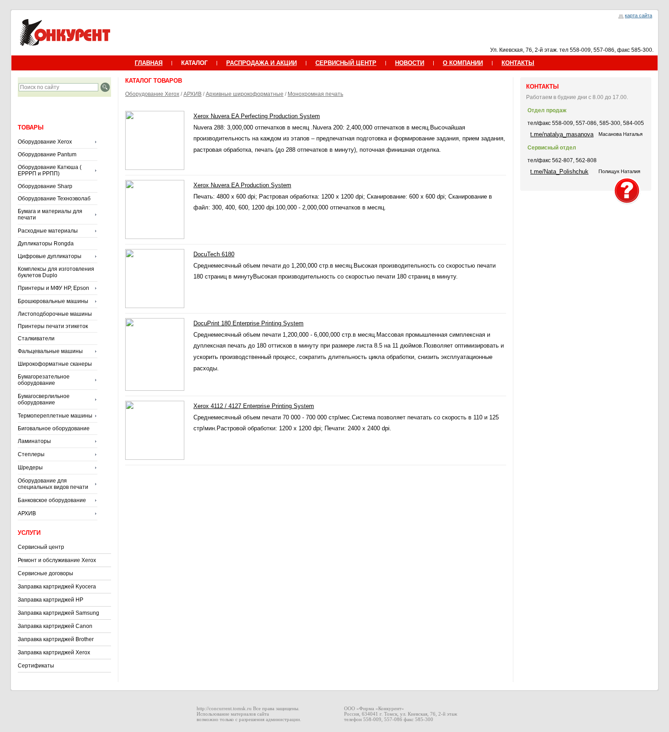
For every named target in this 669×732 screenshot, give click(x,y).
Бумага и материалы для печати (50, 214)
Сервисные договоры (45, 573)
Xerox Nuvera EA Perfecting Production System (256, 116)
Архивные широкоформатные (245, 94)
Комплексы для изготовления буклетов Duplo (56, 272)
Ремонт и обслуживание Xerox (57, 560)
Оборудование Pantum (47, 154)
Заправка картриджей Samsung (58, 613)
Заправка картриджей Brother (56, 639)
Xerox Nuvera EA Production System (242, 185)
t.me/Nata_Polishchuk (559, 171)
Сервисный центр (41, 547)
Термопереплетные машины (55, 416)
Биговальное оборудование (54, 428)
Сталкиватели (36, 338)
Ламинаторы (34, 441)
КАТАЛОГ (194, 63)
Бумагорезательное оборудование (44, 379)
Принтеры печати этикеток (53, 326)
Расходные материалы (48, 231)
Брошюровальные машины (53, 301)
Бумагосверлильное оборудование (44, 399)
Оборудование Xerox (45, 142)
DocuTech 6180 (213, 254)
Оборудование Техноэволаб (54, 198)
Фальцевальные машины (50, 351)
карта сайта (638, 15)
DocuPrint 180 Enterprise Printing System (248, 323)
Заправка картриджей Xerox (54, 652)
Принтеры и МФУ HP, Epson (53, 288)
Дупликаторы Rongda (46, 243)
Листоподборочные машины (55, 314)
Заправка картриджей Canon (55, 626)
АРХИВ (27, 513)
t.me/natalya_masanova (561, 134)
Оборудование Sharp (45, 186)
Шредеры (30, 467)
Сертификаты (36, 665)
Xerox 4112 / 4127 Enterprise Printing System (253, 406)
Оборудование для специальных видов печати (53, 484)
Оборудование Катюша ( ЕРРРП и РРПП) (49, 170)
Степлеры (31, 454)
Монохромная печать (315, 94)
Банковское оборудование (52, 500)
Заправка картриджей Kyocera (57, 586)
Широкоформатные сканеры (55, 364)
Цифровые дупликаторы (49, 256)
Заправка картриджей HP (50, 600)
